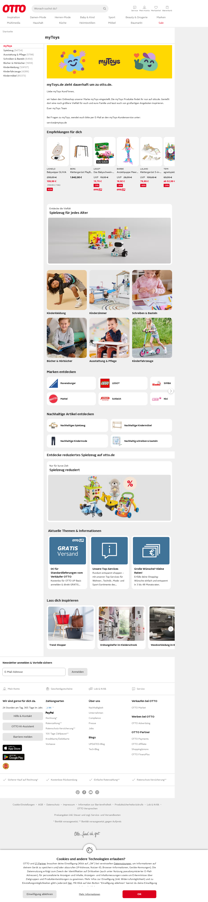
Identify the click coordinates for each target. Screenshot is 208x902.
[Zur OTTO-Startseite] (14, 9)
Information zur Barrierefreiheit (94, 804)
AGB (40, 804)
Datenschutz (52, 804)
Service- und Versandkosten (106, 815)
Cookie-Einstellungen (24, 804)
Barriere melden (22, 736)
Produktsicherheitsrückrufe (129, 804)
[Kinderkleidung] (67, 293)
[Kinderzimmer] (109, 293)
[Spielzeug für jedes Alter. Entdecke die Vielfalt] (109, 234)
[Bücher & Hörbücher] (67, 341)
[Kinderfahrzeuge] (152, 341)
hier (70, 883)
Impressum (69, 804)
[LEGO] (123, 383)
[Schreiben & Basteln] (152, 293)
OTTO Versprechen (87, 808)
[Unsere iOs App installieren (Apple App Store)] (12, 748)
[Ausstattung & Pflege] (109, 341)
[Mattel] (71, 398)
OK (139, 894)
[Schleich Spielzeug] (123, 398)
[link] (6, 766)
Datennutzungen (122, 863)
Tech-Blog (94, 749)
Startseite (8, 31)
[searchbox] (66, 9)
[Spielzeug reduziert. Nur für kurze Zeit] (109, 491)
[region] (104, 876)
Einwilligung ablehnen (40, 894)
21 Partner (40, 863)
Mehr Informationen (89, 894)
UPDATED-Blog (97, 744)
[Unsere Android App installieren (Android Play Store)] (14, 757)
